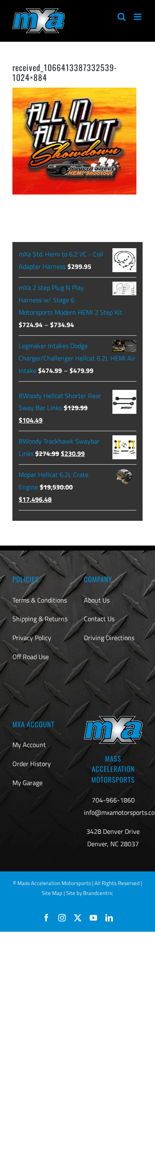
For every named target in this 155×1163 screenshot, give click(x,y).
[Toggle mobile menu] (138, 16)
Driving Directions (109, 638)
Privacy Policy (31, 638)
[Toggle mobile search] (121, 16)
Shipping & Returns (39, 619)
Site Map (52, 893)
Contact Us (99, 619)
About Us (97, 600)
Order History (31, 764)
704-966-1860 (113, 800)
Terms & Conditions (39, 600)
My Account (29, 745)
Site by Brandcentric (89, 893)
